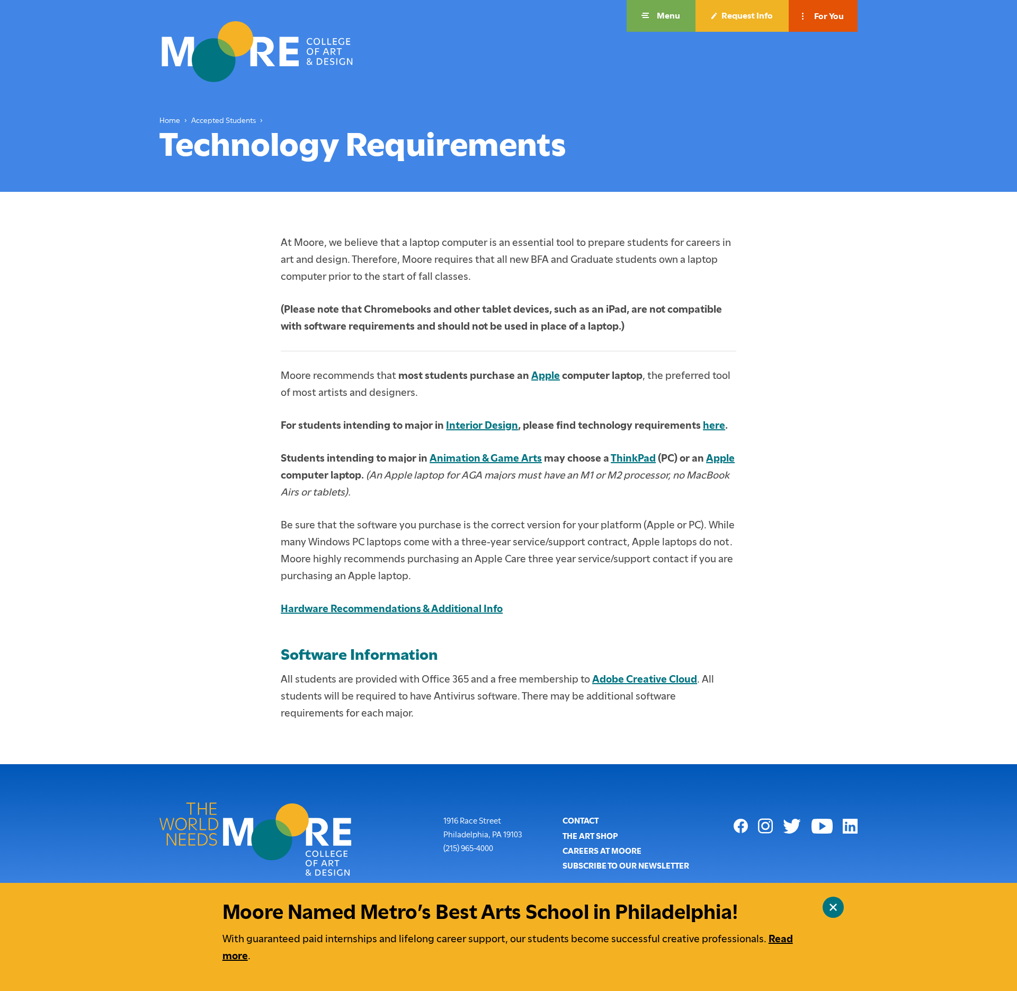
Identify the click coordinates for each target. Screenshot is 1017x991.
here (714, 425)
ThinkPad (633, 458)
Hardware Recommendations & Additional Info (392, 609)
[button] (661, 16)
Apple (545, 375)
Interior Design (482, 425)
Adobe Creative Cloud (644, 679)
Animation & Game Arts (486, 458)
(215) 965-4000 (468, 848)
